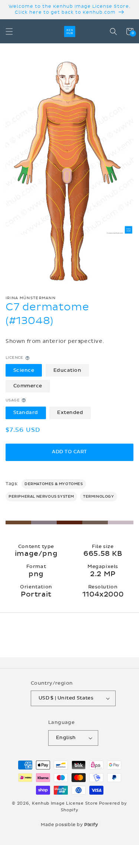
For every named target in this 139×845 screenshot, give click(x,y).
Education (67, 370)
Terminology (98, 496)
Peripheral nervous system (41, 496)
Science (23, 370)
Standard (25, 412)
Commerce (27, 386)
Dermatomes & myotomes (53, 484)
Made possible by (69, 824)
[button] (9, 31)
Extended (70, 412)
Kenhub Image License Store (65, 803)
